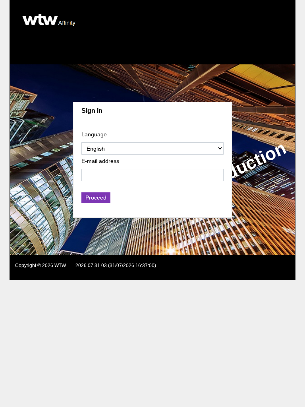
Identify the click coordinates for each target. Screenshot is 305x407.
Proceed (95, 197)
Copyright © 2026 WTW (40, 265)
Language (94, 134)
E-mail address (100, 161)
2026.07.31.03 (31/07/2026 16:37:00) (115, 265)
